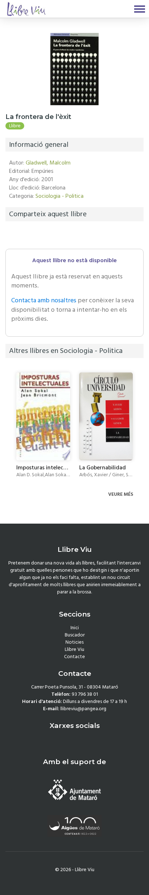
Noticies (74, 642)
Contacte (74, 656)
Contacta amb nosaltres (43, 300)
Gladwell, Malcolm (48, 163)
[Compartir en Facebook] (12, 235)
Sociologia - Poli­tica (59, 196)
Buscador (75, 635)
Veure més (121, 494)
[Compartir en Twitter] (21, 235)
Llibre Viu (74, 649)
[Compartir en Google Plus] (30, 235)
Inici (75, 627)
